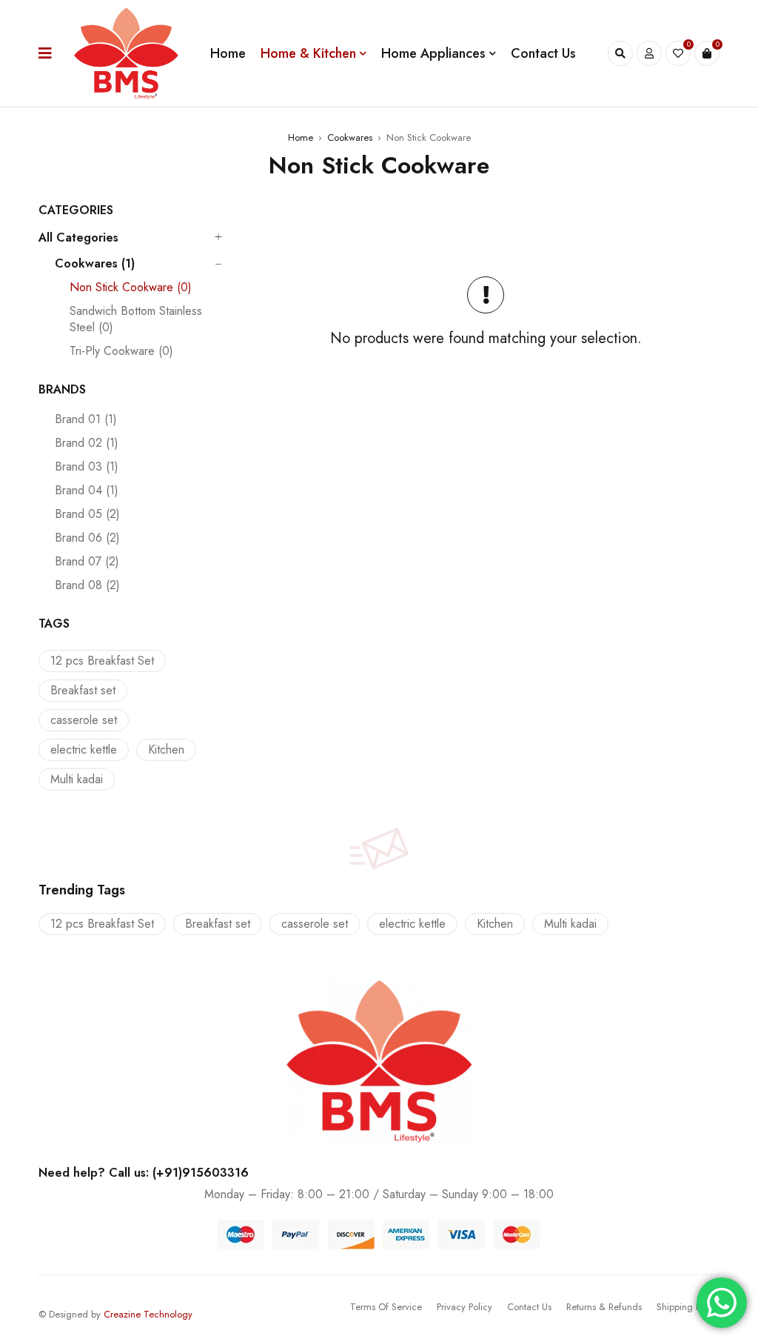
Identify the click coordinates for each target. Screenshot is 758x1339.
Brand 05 (87, 514)
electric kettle (83, 749)
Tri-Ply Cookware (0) (121, 351)
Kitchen (166, 749)
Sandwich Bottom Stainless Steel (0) (136, 319)
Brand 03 (86, 467)
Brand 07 (87, 562)
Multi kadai (76, 779)
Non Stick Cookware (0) (131, 287)
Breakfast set (82, 690)
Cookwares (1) (95, 264)
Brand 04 (86, 490)
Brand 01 (86, 419)
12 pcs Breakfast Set (102, 660)
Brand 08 (87, 585)
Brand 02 (86, 443)
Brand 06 (87, 538)
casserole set (83, 719)
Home (300, 137)
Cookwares (349, 137)
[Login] (649, 53)
